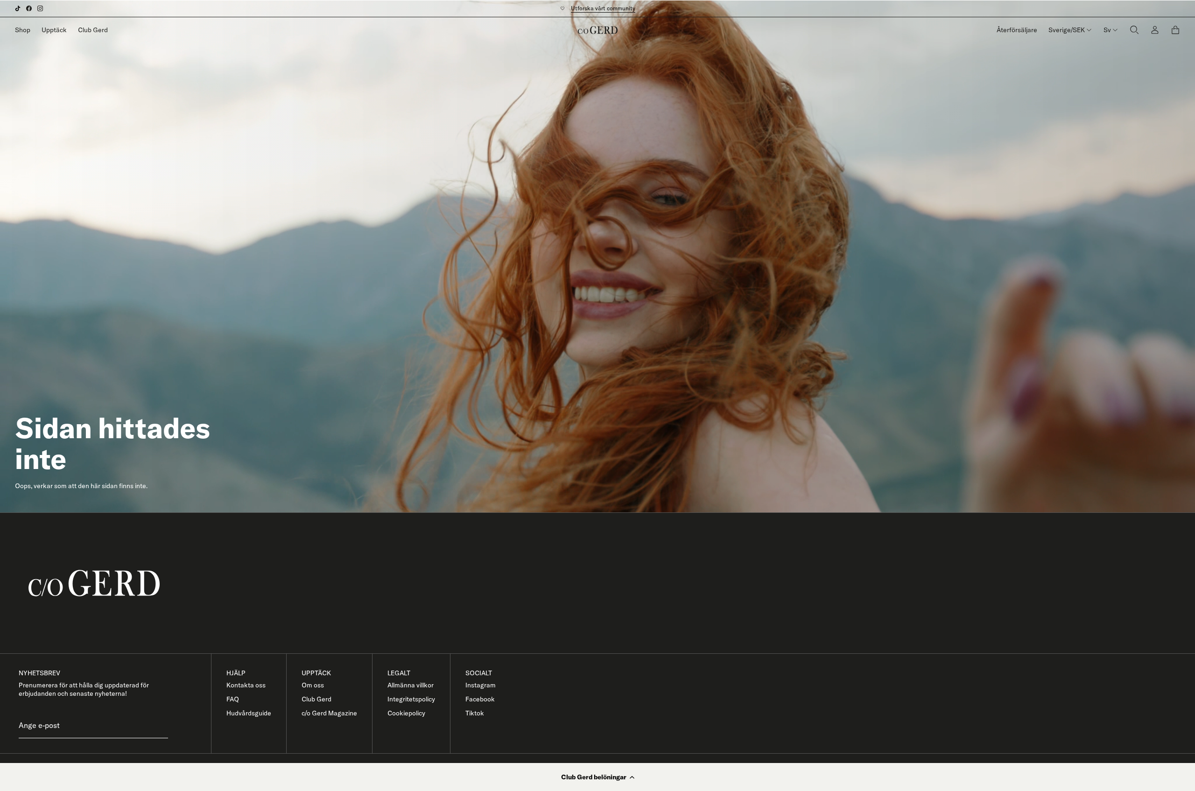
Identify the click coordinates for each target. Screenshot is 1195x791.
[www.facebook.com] (29, 8)
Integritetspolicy (411, 699)
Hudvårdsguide (248, 713)
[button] (597, 777)
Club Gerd (93, 30)
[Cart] (1175, 30)
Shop (22, 30)
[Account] (1155, 30)
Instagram (480, 685)
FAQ (232, 699)
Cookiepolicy (406, 713)
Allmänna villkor (410, 685)
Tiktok (474, 713)
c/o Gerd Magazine (329, 713)
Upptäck (54, 30)
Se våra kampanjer (598, 8)
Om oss (313, 685)
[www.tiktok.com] (18, 8)
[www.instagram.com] (40, 8)
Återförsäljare (1017, 30)
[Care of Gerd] (605, 583)
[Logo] (598, 30)
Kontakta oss (246, 685)
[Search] (1134, 30)
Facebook (480, 699)
